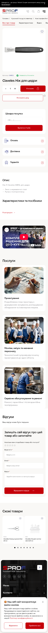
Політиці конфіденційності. (21, 618)
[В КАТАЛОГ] (5, 4)
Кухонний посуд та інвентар (21, 18)
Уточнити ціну (23, 98)
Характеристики (26, 23)
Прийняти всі (34, 626)
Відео (39, 23)
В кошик (30, 89)
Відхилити (13, 626)
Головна (5, 18)
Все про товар (8, 23)
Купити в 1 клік (24, 128)
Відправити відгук (21, 491)
